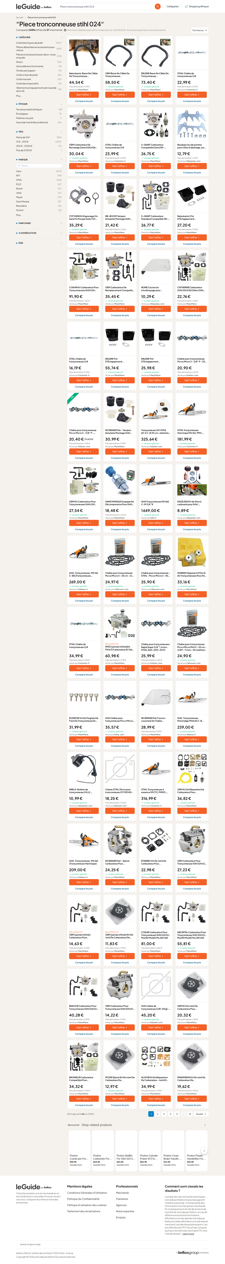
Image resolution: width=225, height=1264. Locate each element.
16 (190, 1114)
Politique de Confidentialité (83, 1198)
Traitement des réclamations (83, 1211)
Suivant (199, 1114)
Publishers (122, 1198)
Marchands (122, 1192)
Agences (121, 1205)
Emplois (121, 1217)
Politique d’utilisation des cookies (86, 1205)
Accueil (19, 17)
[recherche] (158, 6)
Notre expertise (125, 1211)
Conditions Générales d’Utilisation (87, 1192)
